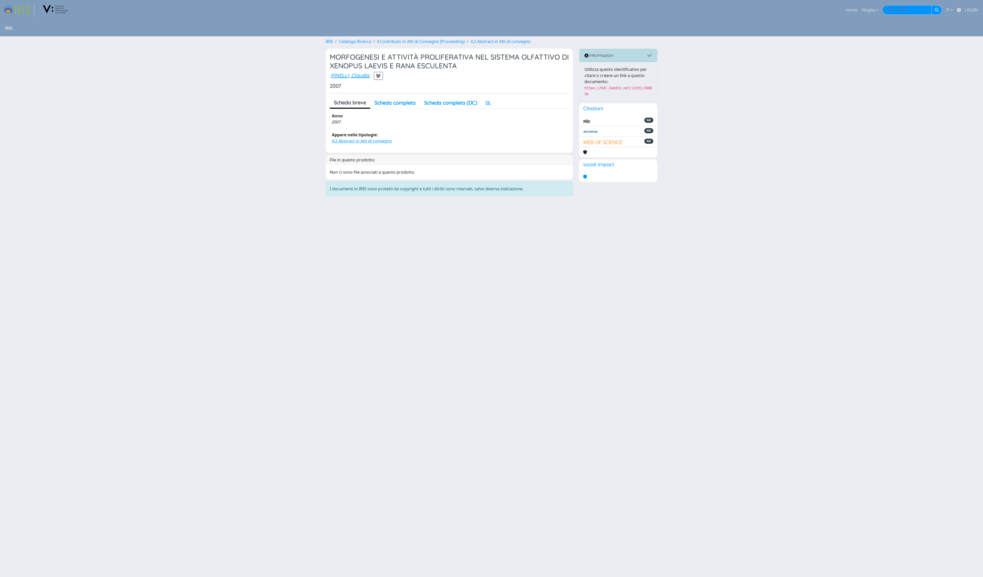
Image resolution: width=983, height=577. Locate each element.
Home (852, 10)
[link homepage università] (55, 10)
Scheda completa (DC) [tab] (450, 102)
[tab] (488, 102)
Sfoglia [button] (868, 10)
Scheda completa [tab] (395, 102)
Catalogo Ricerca (355, 41)
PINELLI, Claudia (350, 75)
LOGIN (971, 10)
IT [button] (948, 10)
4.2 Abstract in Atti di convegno (501, 41)
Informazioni (601, 55)
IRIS (329, 41)
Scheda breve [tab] (350, 102)
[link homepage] (18, 10)
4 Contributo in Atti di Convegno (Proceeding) (421, 41)
